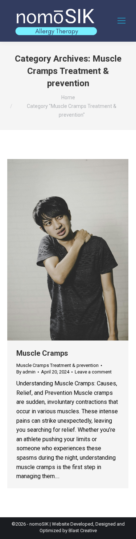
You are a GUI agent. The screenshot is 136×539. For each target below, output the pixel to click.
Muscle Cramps (42, 353)
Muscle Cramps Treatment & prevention (57, 365)
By (26, 372)
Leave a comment (93, 372)
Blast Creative (83, 530)
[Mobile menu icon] (121, 20)
